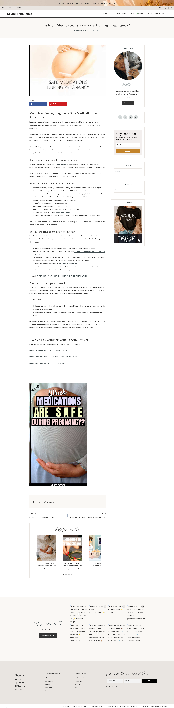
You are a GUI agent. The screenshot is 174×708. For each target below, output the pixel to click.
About (47, 678)
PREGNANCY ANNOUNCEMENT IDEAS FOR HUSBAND (48, 351)
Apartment (19, 683)
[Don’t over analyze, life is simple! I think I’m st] (79, 614)
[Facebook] (163, 8)
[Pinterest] (165, 8)
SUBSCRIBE (21, 8)
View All (78, 688)
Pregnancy (95, 30)
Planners (78, 681)
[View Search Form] (171, 8)
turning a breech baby (68, 264)
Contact (48, 688)
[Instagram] (160, 8)
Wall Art (78, 684)
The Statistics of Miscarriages (98, 564)
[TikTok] (168, 8)
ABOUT (10, 8)
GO (149, 681)
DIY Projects (20, 686)
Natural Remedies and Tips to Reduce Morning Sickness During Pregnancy (72, 566)
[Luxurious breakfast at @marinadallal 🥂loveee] (117, 614)
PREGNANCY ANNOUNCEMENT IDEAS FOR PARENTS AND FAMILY (53, 357)
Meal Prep (19, 679)
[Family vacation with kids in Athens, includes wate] (136, 614)
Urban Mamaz (43, 502)
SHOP (3, 8)
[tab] (63, 574)
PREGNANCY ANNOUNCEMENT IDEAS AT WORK (47, 363)
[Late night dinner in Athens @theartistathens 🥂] (98, 614)
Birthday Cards (81, 678)
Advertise (49, 681)
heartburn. (85, 191)
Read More (128, 102)
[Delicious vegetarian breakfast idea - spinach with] (98, 633)
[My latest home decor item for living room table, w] (79, 633)
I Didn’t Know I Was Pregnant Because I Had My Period (46, 565)
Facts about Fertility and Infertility (42, 515)
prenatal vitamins (59, 164)
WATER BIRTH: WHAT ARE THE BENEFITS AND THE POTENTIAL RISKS (62, 276)
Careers (48, 684)
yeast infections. (63, 212)
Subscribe (128, 151)
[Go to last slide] (37, 554)
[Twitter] (112, 686)
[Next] (97, 554)
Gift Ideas (19, 689)
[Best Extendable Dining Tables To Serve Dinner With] (136, 633)
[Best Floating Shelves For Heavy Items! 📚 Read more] (117, 633)
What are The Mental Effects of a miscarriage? (88, 515)
